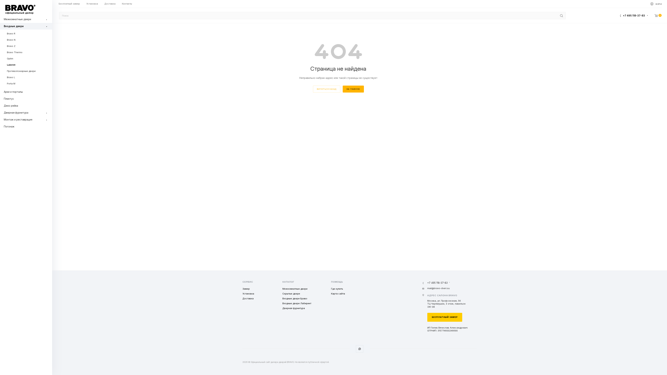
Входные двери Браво (294, 298)
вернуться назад (326, 89)
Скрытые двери (291, 293)
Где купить (337, 288)
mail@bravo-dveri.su (438, 288)
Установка (248, 293)
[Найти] (561, 15)
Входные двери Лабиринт (296, 303)
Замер (246, 288)
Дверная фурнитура (293, 308)
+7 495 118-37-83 (634, 15)
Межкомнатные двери (294, 288)
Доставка (248, 298)
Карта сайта (338, 293)
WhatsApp (359, 349)
